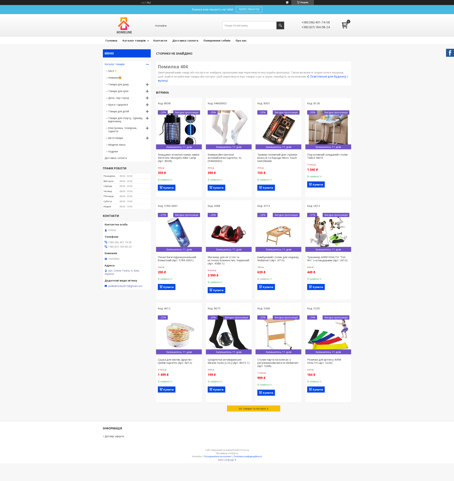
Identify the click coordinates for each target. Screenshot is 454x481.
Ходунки (113, 151)
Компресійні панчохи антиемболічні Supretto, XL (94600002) (225, 157)
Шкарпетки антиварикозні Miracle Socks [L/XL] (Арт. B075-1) (229, 361)
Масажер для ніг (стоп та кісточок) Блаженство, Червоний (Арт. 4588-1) (228, 260)
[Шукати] (280, 25)
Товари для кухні (118, 91)
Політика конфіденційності (248, 456)
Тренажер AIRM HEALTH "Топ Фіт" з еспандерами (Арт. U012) (327, 258)
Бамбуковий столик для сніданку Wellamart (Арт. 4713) (278, 258)
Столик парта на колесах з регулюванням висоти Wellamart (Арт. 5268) (277, 362)
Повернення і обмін (217, 40)
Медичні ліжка (116, 144)
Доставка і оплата (185, 40)
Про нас (241, 40)
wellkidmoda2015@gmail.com (125, 286)
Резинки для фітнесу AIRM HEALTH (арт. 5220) (324, 361)
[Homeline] (124, 25)
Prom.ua (244, 450)
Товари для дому (118, 84)
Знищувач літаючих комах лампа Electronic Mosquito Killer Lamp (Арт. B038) (178, 157)
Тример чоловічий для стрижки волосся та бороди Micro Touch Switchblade (277, 157)
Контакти (160, 40)
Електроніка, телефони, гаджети (122, 129)
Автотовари (115, 138)
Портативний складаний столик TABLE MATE (327, 156)
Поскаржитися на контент (217, 456)
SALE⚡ (112, 71)
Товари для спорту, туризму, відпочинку (125, 119)
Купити (168, 187)
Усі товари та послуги (252, 408)
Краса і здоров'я (118, 104)
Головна (111, 40)
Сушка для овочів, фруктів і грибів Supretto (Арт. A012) (175, 361)
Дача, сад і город (118, 97)
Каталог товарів (134, 40)
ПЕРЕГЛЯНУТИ (249, 9)
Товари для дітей (118, 111)
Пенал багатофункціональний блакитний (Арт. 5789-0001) (177, 258)
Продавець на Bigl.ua (227, 453)
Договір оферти (114, 436)
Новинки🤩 (114, 77)
